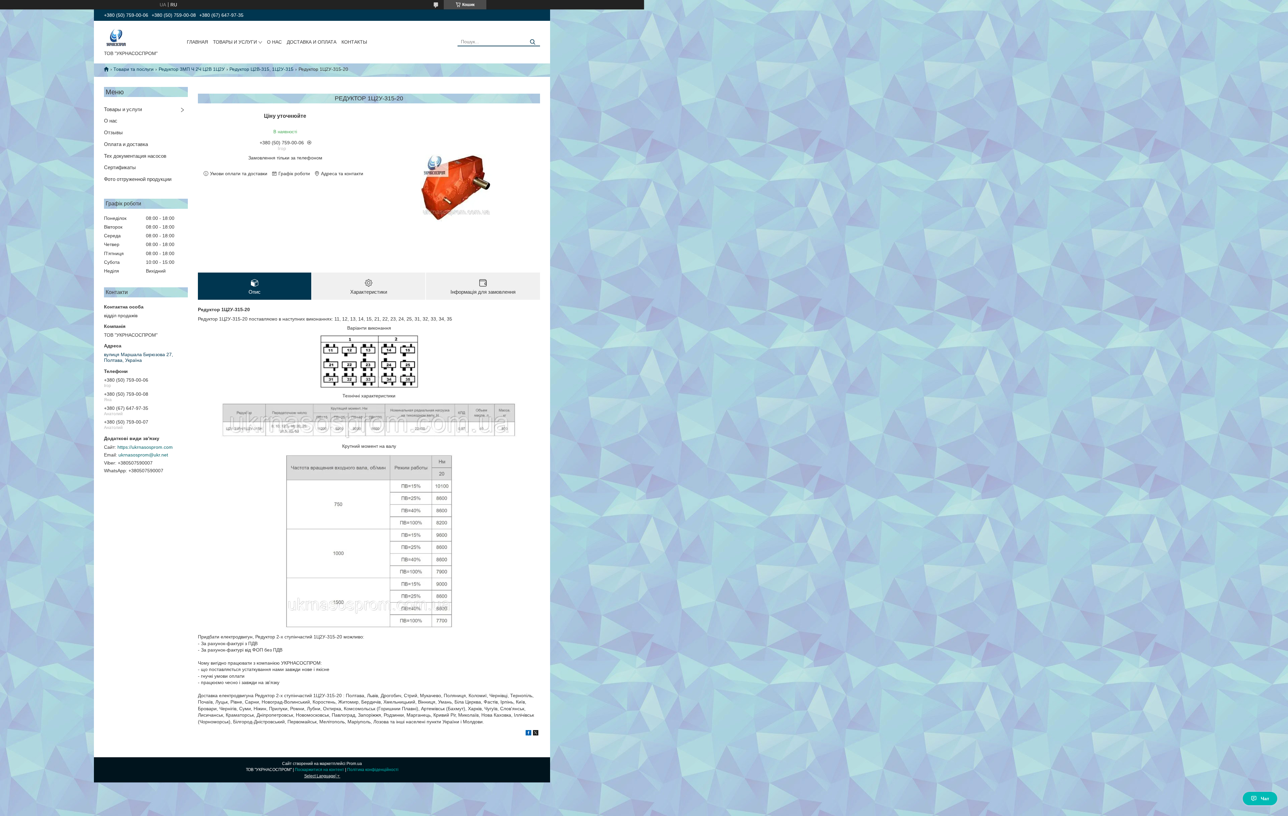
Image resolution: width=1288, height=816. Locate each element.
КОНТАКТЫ (354, 42)
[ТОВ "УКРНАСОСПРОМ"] (116, 37)
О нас (110, 121)
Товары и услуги (123, 109)
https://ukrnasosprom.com (145, 447)
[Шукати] (532, 42)
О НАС (274, 42)
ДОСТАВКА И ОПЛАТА (311, 42)
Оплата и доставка (126, 144)
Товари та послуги (133, 69)
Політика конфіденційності (372, 769)
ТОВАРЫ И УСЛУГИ (235, 42)
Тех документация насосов (135, 156)
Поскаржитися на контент (319, 769)
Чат (1265, 798)
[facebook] (528, 733)
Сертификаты (120, 167)
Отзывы (113, 132)
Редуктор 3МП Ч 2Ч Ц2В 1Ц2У (192, 69)
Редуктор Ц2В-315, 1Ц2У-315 (261, 69)
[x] (535, 733)
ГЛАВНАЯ (197, 42)
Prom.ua (354, 763)
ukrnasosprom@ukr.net (143, 455)
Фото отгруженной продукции (137, 179)
